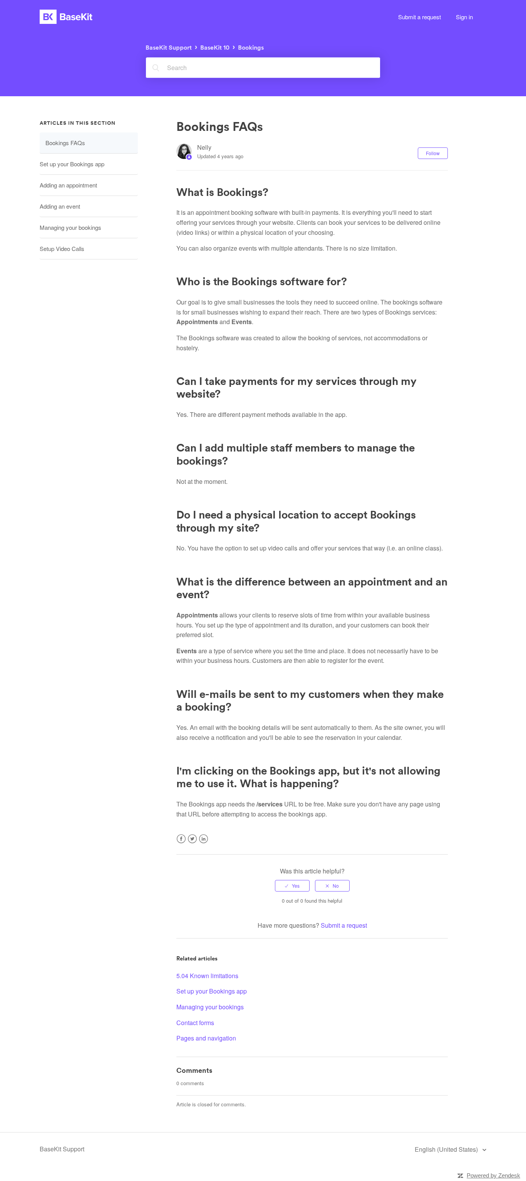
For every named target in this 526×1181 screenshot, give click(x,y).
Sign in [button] (464, 17)
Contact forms (195, 1022)
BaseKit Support (169, 47)
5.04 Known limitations (207, 975)
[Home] (66, 17)
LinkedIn (203, 843)
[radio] (292, 886)
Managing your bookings (70, 227)
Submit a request (419, 17)
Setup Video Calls (62, 248)
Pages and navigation (206, 1038)
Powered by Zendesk (493, 1175)
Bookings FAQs (65, 143)
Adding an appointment (68, 185)
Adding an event (60, 206)
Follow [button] (433, 153)
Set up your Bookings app (72, 164)
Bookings (251, 47)
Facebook (181, 843)
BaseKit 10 (214, 47)
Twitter (192, 843)
